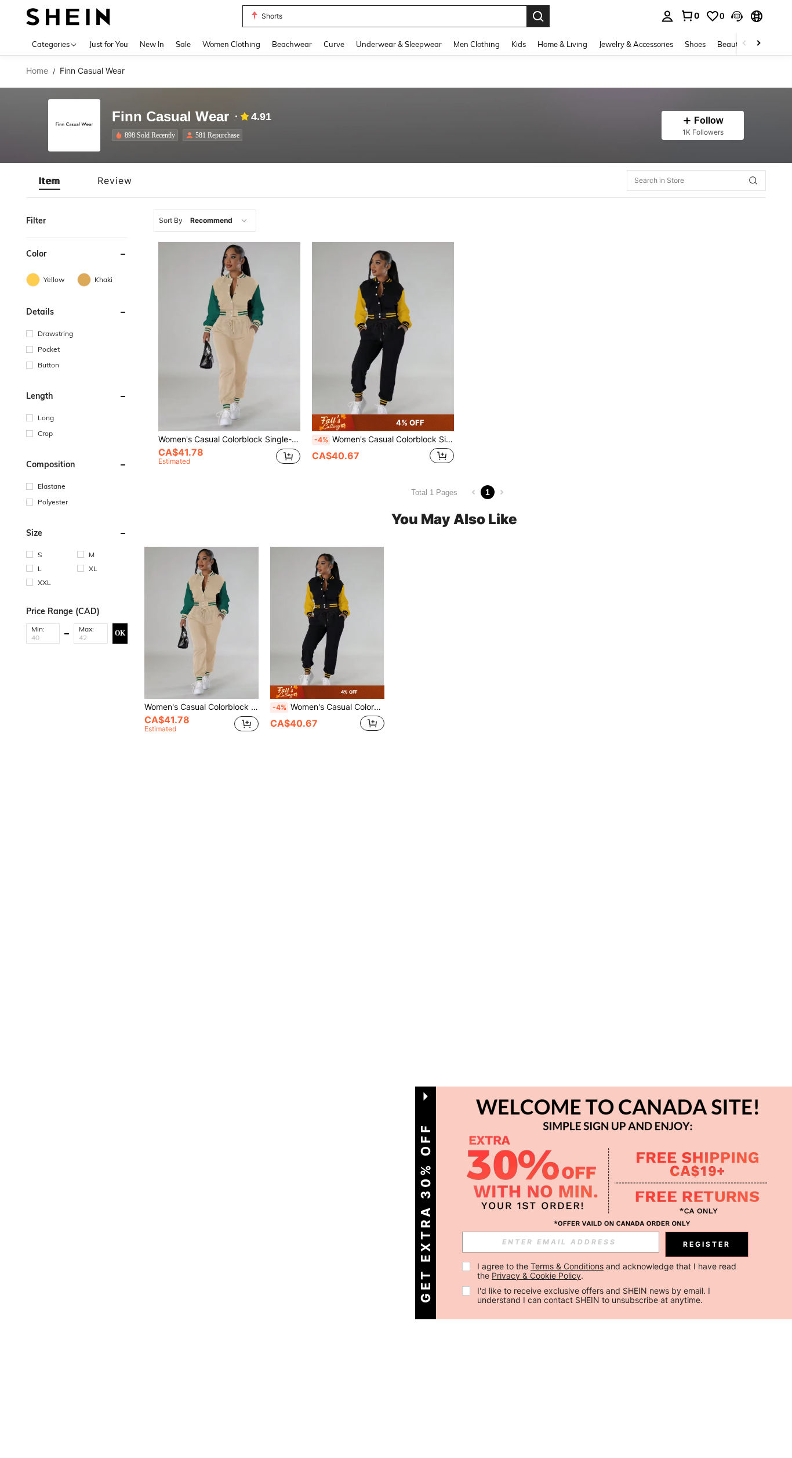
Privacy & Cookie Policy (536, 1275)
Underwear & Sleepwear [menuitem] (399, 44)
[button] (737, 16)
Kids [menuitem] (518, 44)
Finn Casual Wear (170, 117)
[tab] (49, 180)
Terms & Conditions (567, 1266)
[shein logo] (68, 16)
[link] (690, 16)
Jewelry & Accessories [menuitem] (636, 44)
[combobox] (205, 220)
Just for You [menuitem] (108, 44)
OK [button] (120, 633)
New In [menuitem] (152, 44)
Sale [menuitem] (183, 44)
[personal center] (667, 16)
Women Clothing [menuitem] (231, 44)
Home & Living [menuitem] (562, 44)
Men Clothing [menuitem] (476, 44)
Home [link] (37, 70)
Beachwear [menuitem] (292, 44)
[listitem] (147, 135)
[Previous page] (474, 492)
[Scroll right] (758, 44)
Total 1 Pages (434, 492)
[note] (383, 422)
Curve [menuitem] (334, 44)
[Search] (538, 16)
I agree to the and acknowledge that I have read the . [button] (608, 1270)
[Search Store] (753, 180)
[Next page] (501, 492)
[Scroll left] (744, 44)
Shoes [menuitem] (695, 44)
